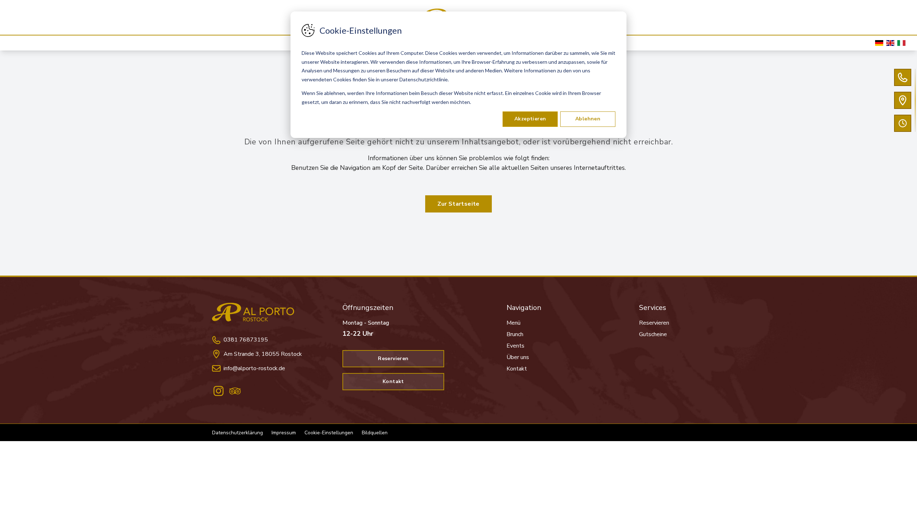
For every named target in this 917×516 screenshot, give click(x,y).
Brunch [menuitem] (514, 334)
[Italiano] (901, 43)
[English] (890, 43)
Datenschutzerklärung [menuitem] (237, 432)
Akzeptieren (530, 118)
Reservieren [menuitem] (654, 323)
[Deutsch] (879, 43)
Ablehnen (587, 118)
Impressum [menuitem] (284, 432)
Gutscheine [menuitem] (653, 334)
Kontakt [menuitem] (516, 369)
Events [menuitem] (515, 346)
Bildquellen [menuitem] (375, 432)
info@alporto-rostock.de (254, 368)
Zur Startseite (458, 204)
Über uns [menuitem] (517, 357)
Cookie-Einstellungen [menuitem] (328, 432)
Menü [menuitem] (513, 323)
